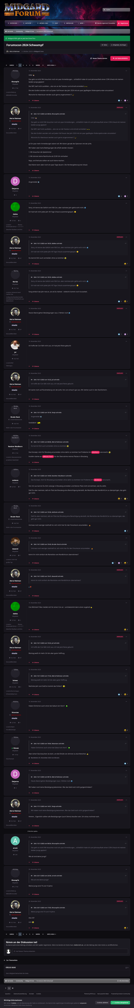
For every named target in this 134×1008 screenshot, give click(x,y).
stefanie (15, 480)
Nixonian (15, 712)
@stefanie (95, 452)
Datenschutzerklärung (20, 994)
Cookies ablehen (102, 1003)
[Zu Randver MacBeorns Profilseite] (15, 439)
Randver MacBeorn (15, 446)
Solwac (15, 680)
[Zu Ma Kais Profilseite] (15, 274)
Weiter (38, 65)
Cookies (38, 994)
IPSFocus (92, 994)
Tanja (54, 412)
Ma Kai (15, 282)
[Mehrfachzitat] (29, 100)
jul (15, 352)
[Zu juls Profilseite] (15, 345)
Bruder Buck (15, 417)
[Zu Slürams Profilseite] (15, 740)
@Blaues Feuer (48, 456)
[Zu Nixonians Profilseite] (15, 705)
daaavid (15, 549)
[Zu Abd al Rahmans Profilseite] (7, 51)
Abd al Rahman (15, 51)
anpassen (83, 1003)
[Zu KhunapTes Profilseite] (15, 74)
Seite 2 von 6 (50, 65)
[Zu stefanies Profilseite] (15, 473)
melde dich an (78, 945)
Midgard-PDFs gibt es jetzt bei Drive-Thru (21, 38)
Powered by (120, 994)
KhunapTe (15, 82)
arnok (15, 848)
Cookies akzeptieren (121, 1003)
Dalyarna (15, 189)
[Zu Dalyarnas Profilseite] (15, 181)
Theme (86, 994)
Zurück (12, 65)
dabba (15, 214)
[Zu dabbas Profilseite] (15, 206)
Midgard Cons (39, 51)
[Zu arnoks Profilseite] (15, 840)
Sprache (7, 994)
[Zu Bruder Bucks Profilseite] (15, 409)
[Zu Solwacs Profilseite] (15, 673)
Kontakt (31, 994)
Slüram (16, 748)
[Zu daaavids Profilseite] (15, 541)
